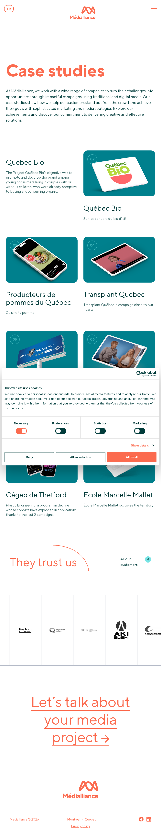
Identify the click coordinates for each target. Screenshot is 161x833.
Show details (140, 445)
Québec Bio (25, 162)
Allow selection (80, 457)
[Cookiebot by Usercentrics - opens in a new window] (139, 374)
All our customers (129, 562)
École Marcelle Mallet (118, 495)
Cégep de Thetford (36, 495)
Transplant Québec (114, 294)
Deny (29, 457)
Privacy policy (80, 826)
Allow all (132, 457)
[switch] (60, 431)
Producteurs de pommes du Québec (38, 298)
